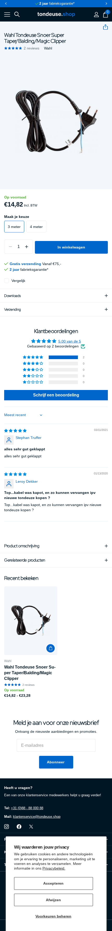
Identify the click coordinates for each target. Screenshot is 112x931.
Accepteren (53, 883)
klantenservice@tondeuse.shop (36, 817)
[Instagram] (6, 826)
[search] (17, 14)
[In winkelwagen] (50, 648)
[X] (31, 826)
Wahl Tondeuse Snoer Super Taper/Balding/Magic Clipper (29, 673)
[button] (5, 3)
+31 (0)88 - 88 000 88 (27, 808)
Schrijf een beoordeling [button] (56, 395)
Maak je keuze (16, 217)
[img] (15, 431)
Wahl (48, 48)
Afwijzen (53, 900)
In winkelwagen (71, 247)
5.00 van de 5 (69, 341)
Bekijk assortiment (7, 14)
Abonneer (56, 762)
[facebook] (19, 826)
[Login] (96, 14)
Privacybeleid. (53, 868)
